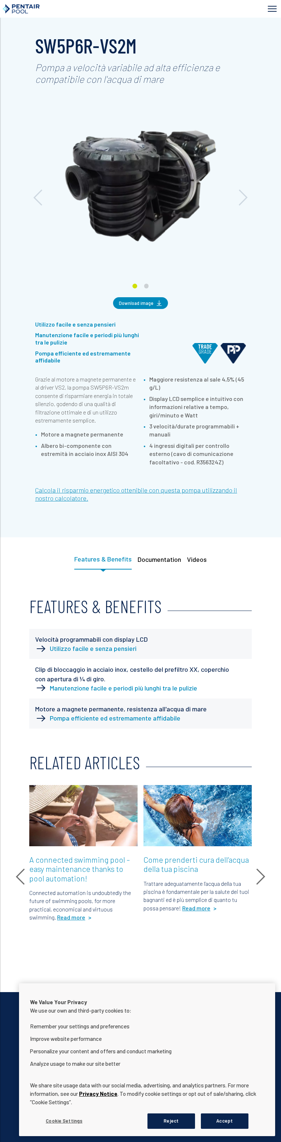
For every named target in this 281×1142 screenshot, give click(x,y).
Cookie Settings (64, 1121)
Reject (171, 1121)
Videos (197, 559)
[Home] (76, 9)
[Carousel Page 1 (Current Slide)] (134, 286)
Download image (136, 303)
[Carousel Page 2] (146, 286)
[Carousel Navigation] (140, 94)
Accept (224, 1121)
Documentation (159, 559)
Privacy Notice (98, 1093)
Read (41, 794)
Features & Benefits (103, 559)
